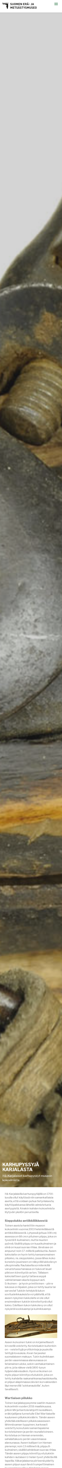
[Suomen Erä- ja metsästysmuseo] (19, 5)
